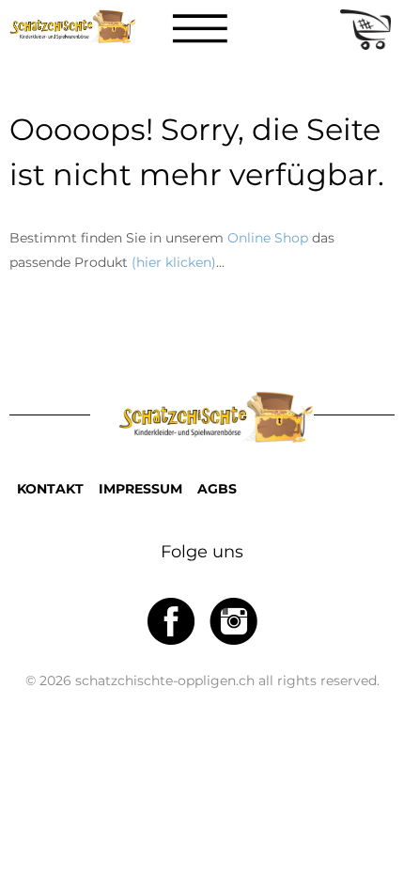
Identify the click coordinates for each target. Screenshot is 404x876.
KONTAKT (50, 488)
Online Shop (267, 237)
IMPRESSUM (140, 488)
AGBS (217, 488)
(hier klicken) (174, 262)
